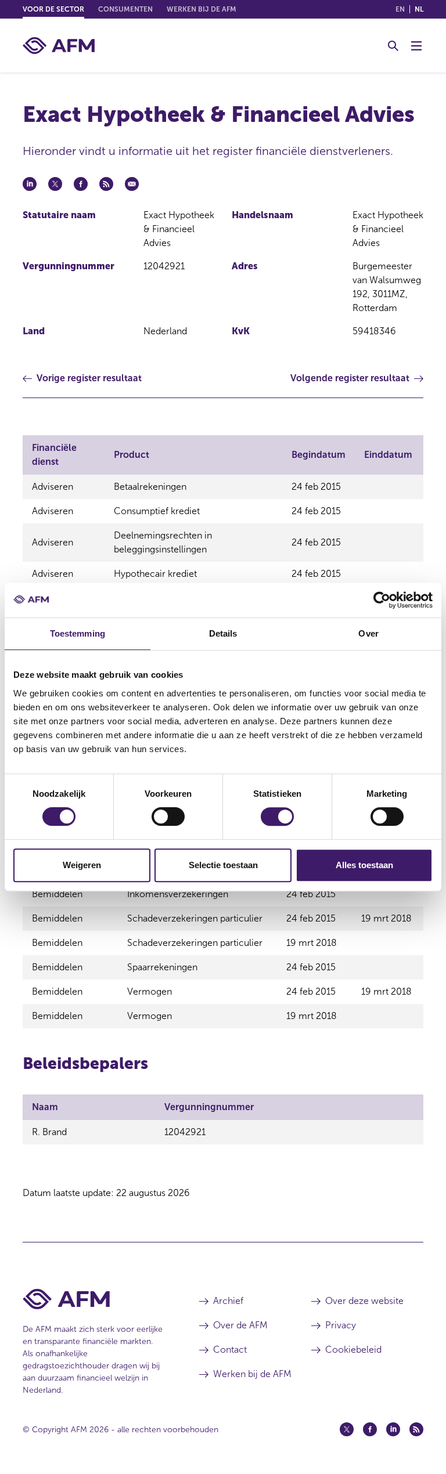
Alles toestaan (364, 865)
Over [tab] (368, 633)
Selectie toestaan (223, 865)
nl (419, 9)
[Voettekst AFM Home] (93, 1299)
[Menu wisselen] (416, 46)
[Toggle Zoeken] (393, 46)
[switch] (168, 816)
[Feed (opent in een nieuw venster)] (416, 1429)
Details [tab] (223, 633)
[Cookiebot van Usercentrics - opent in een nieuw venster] (382, 600)
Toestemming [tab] (77, 633)
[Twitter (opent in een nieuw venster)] (347, 1429)
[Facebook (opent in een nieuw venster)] (370, 1429)
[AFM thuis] (59, 45)
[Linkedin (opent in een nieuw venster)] (393, 1429)
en (400, 9)
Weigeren (82, 865)
